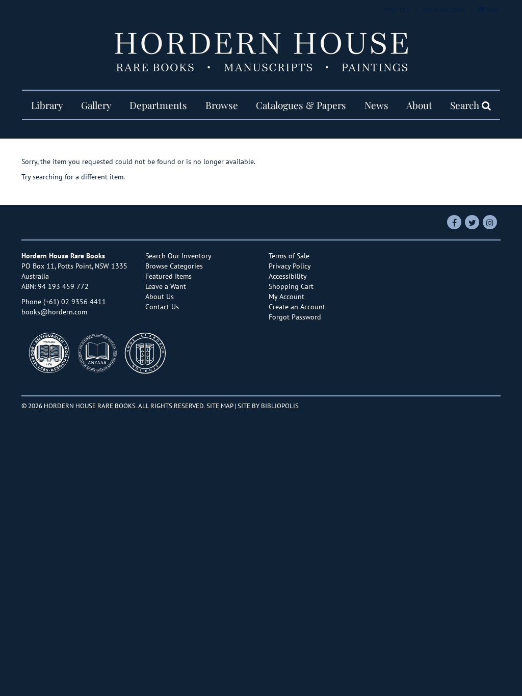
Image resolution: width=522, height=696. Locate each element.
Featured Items (168, 276)
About (419, 105)
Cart (493, 9)
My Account (286, 296)
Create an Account (297, 306)
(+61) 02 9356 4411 (74, 301)
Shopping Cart (291, 286)
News (376, 105)
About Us (159, 296)
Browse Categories (174, 266)
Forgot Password (295, 317)
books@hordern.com (54, 311)
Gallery (96, 105)
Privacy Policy (290, 266)
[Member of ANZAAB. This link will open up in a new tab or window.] (100, 356)
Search (466, 105)
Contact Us (162, 306)
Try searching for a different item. (73, 176)
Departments (158, 105)
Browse (221, 105)
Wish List (397, 9)
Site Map (219, 405)
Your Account (444, 9)
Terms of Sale (289, 255)
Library (47, 105)
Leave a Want (165, 286)
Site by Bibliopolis (268, 405)
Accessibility (288, 276)
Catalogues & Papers (301, 105)
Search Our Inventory (178, 255)
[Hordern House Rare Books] (261, 52)
